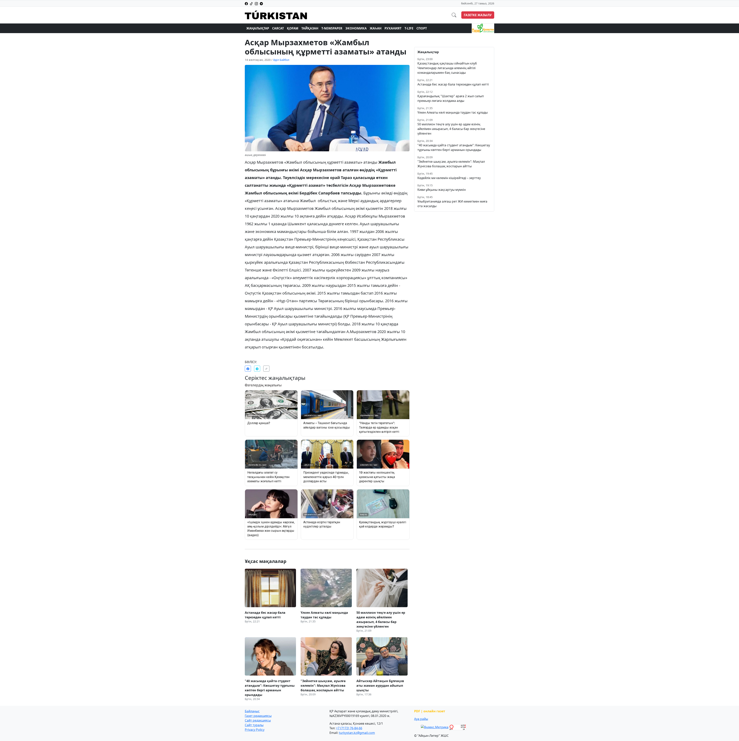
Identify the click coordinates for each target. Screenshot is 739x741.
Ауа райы (421, 719)
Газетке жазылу (478, 15)
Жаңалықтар (257, 28)
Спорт (421, 28)
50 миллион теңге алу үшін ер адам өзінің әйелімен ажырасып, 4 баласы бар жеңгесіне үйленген (451, 129)
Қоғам (292, 28)
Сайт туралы (254, 725)
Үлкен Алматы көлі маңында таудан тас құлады (452, 112)
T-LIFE (409, 28)
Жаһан (375, 28)
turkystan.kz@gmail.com (357, 733)
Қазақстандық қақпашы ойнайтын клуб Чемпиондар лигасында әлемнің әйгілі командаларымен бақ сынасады (447, 68)
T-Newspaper (331, 28)
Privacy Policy (254, 730)
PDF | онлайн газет (429, 711)
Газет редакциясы (258, 716)
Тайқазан (309, 28)
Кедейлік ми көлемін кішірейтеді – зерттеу (449, 178)
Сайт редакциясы (258, 720)
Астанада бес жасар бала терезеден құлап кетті (453, 84)
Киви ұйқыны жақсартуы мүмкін (441, 190)
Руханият (393, 28)
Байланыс (252, 711)
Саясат (278, 28)
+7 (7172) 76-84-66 (349, 728)
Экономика (356, 28)
